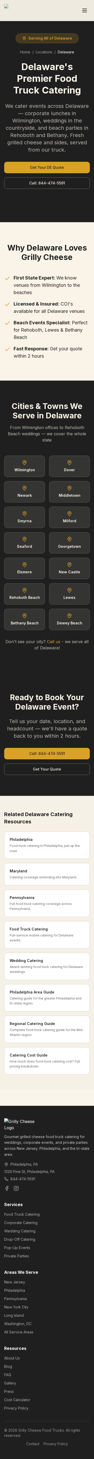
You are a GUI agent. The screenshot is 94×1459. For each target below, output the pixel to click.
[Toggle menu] (84, 10)
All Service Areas (18, 1332)
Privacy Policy (16, 1408)
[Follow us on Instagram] (16, 1188)
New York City (16, 1307)
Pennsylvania (15, 1298)
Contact (32, 1444)
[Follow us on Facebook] (6, 1188)
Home (25, 52)
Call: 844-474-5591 (47, 183)
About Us (12, 1358)
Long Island (14, 1315)
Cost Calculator (17, 1400)
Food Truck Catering (22, 1214)
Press (9, 1391)
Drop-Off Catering (19, 1239)
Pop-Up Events (17, 1247)
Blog (8, 1366)
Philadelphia (14, 1290)
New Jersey (14, 1282)
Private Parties (16, 1256)
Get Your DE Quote (47, 167)
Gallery (10, 1383)
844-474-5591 (22, 1179)
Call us (53, 641)
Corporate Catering (21, 1222)
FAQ (7, 1375)
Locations (44, 52)
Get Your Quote (47, 769)
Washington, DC (18, 1323)
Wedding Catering (20, 1231)
